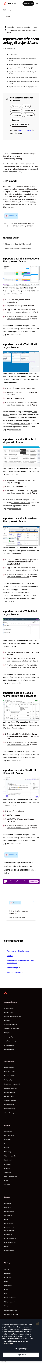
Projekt (35, 27)
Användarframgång (10, 1238)
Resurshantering (9, 1049)
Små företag (8, 1131)
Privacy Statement (8, 1343)
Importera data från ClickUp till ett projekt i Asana (23, 86)
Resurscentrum (8, 1223)
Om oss (6, 1269)
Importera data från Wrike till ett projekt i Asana (23, 77)
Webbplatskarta (9, 1250)
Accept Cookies (21, 1355)
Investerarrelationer (10, 1297)
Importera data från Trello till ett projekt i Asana (23, 64)
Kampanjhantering (9, 1067)
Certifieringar (8, 1215)
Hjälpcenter (10, 27)
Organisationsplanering (11, 1088)
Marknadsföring (9, 1135)
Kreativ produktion (9, 1075)
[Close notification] (33, 901)
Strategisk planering (10, 1100)
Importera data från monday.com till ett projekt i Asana (23, 59)
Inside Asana (8, 1285)
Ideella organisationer (10, 1176)
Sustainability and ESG (11, 1314)
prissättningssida (24, 130)
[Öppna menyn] (37, 3)
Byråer (6, 1180)
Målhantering (8, 1080)
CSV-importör (13, 54)
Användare (7, 1277)
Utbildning (7, 1168)
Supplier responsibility (10, 1310)
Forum (6, 1219)
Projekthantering (9, 1045)
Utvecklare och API (10, 1242)
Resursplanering (9, 1096)
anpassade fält (15, 334)
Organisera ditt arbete (23, 27)
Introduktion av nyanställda (12, 1084)
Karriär (6, 1281)
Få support (7, 1207)
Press (6, 1293)
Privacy (6, 1306)
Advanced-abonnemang (11, 1028)
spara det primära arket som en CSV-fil (22, 312)
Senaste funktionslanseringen (13, 1016)
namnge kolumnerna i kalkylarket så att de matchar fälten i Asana (19, 204)
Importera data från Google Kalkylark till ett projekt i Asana (24, 82)
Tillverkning (7, 1172)
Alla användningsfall (10, 1113)
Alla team (7, 1184)
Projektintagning (9, 1104)
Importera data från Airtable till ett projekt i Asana (23, 68)
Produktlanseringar (10, 1092)
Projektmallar (8, 1234)
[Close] (37, 1323)
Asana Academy (9, 1211)
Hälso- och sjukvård (10, 1156)
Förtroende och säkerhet (11, 1302)
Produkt (6, 1147)
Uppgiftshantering (9, 1108)
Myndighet (7, 1164)
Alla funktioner (8, 1012)
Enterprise (7, 1032)
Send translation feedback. (17, 917)
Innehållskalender (9, 1071)
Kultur (6, 1289)
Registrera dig (28, 3)
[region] (21, 1340)
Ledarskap (7, 1273)
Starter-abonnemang (10, 1024)
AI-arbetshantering (10, 1041)
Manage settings (21, 1349)
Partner (6, 1246)
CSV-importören (13, 186)
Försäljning (7, 1151)
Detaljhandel (8, 1160)
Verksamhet (7, 1139)
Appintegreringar (9, 1037)
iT (4, 1143)
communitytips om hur (16, 223)
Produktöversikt (8, 1008)
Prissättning (7, 1020)
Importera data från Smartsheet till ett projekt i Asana (22, 72)
